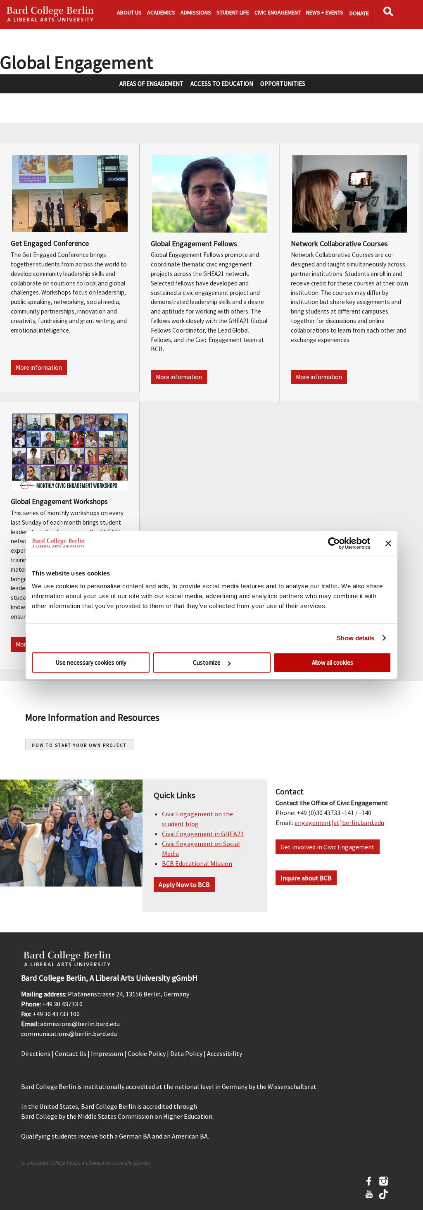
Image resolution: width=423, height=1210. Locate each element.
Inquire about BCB (306, 878)
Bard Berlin (50, 14)
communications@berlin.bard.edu (69, 1033)
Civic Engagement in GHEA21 (203, 834)
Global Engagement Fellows (194, 243)
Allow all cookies (332, 662)
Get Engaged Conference (50, 243)
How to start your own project (79, 745)
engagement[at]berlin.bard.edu (339, 822)
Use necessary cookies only (90, 662)
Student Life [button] (232, 12)
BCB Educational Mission (197, 863)
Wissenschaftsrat (292, 1086)
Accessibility (224, 1053)
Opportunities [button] (282, 84)
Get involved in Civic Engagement (327, 847)
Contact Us (70, 1053)
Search (390, 14)
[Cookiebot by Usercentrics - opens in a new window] (334, 543)
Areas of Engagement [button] (151, 84)
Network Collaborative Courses (339, 243)
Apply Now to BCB (184, 884)
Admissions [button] (196, 12)
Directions (35, 1053)
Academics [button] (161, 12)
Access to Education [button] (221, 84)
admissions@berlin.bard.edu (80, 1024)
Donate (359, 13)
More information (39, 367)
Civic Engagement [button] (277, 12)
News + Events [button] (324, 12)
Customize (207, 662)
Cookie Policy (147, 1053)
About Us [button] (129, 12)
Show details (355, 638)
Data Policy (186, 1053)
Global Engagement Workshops (59, 501)
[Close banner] (388, 543)
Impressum (107, 1053)
